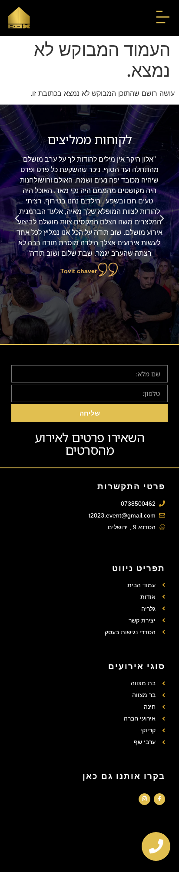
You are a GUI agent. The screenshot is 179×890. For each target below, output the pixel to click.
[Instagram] (144, 799)
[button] (162, 17)
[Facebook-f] (159, 799)
